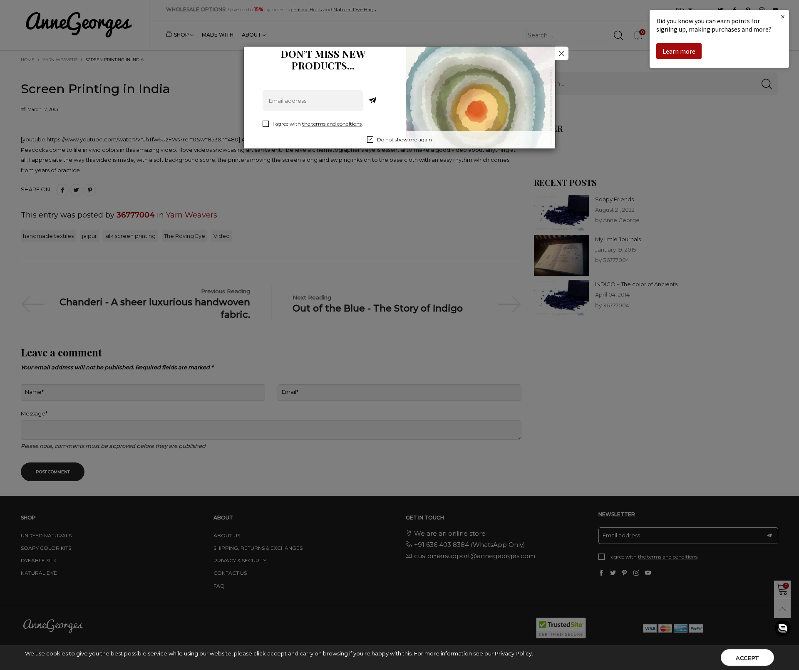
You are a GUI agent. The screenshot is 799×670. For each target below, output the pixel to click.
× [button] (783, 16)
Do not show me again (404, 139)
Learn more (679, 51)
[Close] (561, 53)
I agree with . (318, 124)
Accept (747, 658)
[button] (783, 628)
